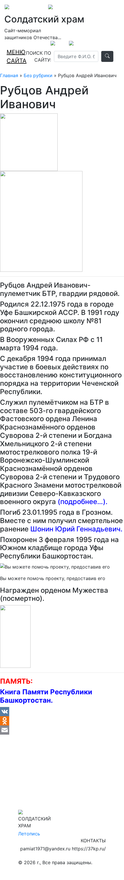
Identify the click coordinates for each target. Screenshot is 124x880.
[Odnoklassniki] (62, 720)
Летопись (29, 834)
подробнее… (81, 501)
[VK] (62, 711)
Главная (9, 75)
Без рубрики (38, 75)
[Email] (62, 730)
